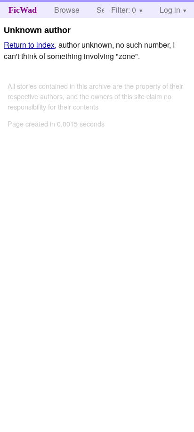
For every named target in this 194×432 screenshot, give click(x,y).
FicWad (22, 10)
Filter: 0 (123, 9)
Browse (67, 9)
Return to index (29, 44)
